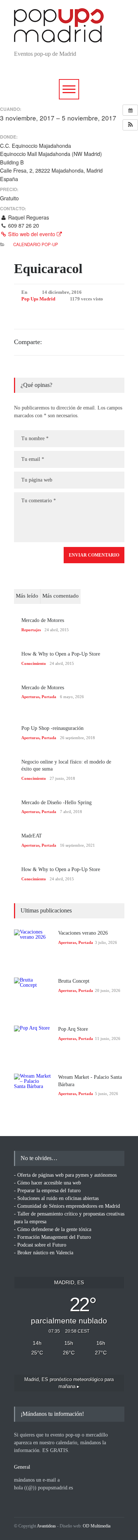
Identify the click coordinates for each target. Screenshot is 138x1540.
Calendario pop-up (35, 244)
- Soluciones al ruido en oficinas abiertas (56, 1198)
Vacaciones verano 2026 (83, 933)
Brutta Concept (73, 981)
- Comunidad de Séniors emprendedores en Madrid (67, 1206)
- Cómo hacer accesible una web (47, 1183)
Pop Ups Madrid (38, 299)
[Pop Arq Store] (32, 1044)
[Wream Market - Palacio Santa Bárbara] (32, 1092)
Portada (49, 696)
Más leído (27, 596)
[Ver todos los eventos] (130, 110)
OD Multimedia (96, 1526)
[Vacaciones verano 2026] (32, 947)
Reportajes (31, 630)
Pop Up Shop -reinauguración (52, 728)
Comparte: (28, 342)
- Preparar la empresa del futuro (47, 1190)
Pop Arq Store (73, 1029)
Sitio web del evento (32, 234)
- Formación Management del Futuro (52, 1237)
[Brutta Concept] (32, 996)
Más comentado (60, 596)
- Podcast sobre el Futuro (40, 1245)
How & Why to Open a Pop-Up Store (60, 654)
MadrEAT (31, 836)
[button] (130, 125)
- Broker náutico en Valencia (43, 1252)
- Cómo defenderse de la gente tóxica (52, 1229)
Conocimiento (33, 663)
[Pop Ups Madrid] (59, 37)
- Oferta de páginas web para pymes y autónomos (65, 1175)
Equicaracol (48, 268)
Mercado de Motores (42, 620)
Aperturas (30, 696)
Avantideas (46, 1526)
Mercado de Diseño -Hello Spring (56, 802)
